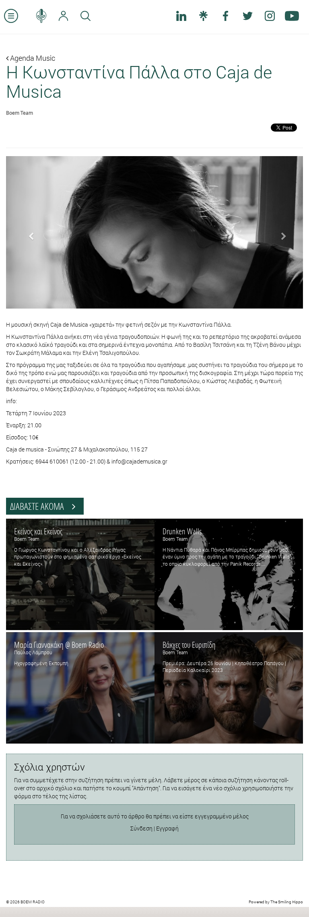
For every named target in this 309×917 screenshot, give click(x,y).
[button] (28, 232)
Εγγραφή (167, 828)
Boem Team (19, 112)
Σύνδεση (141, 828)
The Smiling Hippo (286, 902)
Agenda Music (31, 58)
